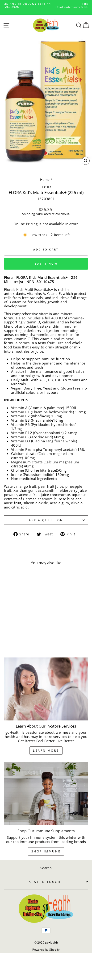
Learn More (46, 751)
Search (46, 868)
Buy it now (46, 263)
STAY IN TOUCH (45, 882)
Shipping (28, 214)
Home (45, 179)
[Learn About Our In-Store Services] (46, 688)
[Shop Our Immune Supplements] (46, 793)
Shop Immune (46, 851)
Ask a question (46, 520)
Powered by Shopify (46, 950)
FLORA (46, 187)
